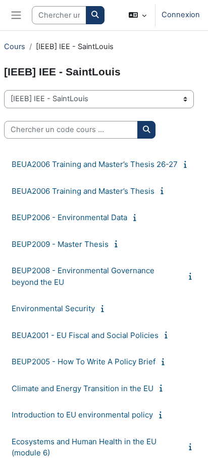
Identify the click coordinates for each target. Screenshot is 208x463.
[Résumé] (186, 164)
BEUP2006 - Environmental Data (69, 217)
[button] (137, 15)
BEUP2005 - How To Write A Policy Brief (83, 361)
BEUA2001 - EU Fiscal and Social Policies (85, 335)
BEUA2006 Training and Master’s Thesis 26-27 (95, 164)
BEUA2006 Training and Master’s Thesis (83, 191)
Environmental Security (53, 308)
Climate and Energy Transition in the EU (82, 388)
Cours (14, 46)
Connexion (181, 14)
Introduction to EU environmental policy (82, 414)
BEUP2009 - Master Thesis (60, 244)
